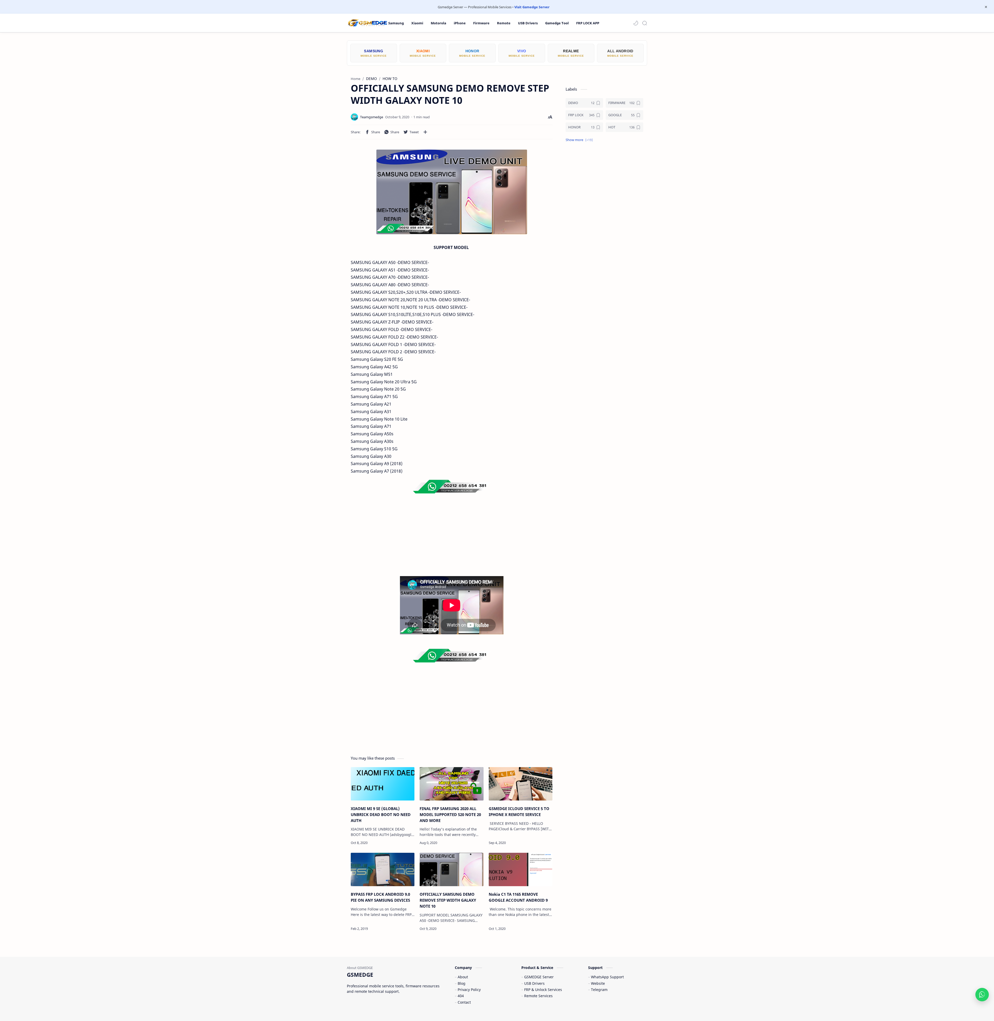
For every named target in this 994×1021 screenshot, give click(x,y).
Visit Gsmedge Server (532, 7)
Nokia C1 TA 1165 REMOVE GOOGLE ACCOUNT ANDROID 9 (518, 897)
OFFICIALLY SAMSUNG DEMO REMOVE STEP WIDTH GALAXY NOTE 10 (448, 900)
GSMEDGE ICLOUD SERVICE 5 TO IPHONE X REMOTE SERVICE (519, 811)
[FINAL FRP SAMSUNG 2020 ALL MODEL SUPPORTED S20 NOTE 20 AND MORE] (451, 783)
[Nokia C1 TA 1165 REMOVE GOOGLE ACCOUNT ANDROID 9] (520, 869)
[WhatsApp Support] (982, 994)
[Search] (644, 23)
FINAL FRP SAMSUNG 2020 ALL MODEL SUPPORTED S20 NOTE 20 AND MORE (450, 814)
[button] (636, 23)
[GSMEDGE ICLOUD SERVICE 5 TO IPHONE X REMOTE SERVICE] (520, 783)
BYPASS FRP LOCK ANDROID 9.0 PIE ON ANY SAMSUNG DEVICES (380, 897)
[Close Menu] (986, 7)
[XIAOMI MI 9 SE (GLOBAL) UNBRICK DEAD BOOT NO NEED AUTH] (382, 783)
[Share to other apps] (425, 132)
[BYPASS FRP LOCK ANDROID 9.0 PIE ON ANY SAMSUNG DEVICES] (382, 869)
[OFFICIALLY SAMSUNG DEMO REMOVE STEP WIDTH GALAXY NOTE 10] (451, 869)
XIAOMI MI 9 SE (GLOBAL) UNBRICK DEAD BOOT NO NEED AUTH (381, 814)
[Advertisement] (452, 540)
